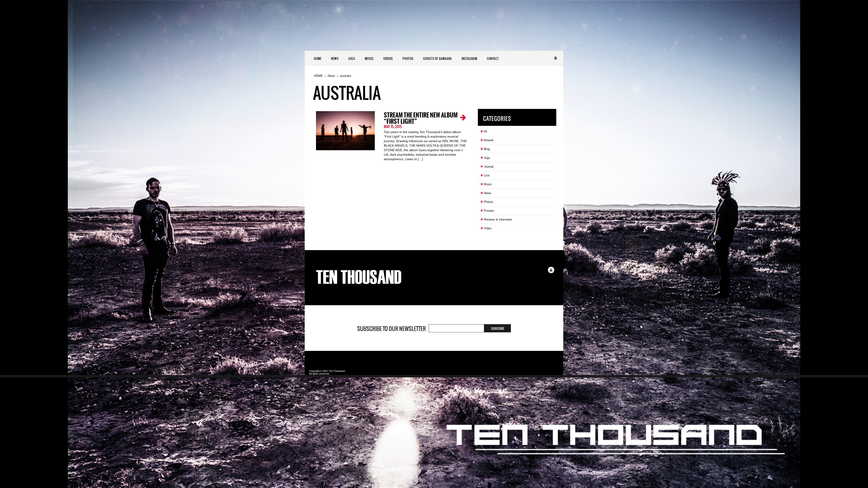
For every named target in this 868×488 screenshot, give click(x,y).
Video (487, 228)
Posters (488, 210)
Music (487, 184)
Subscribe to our (391, 329)
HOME (317, 58)
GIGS (351, 58)
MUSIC (369, 58)
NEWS (335, 58)
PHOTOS (408, 58)
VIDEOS (388, 58)
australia (345, 75)
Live (486, 175)
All (485, 131)
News (331, 75)
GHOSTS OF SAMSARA (437, 58)
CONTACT (493, 58)
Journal (488, 166)
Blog (486, 149)
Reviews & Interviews (497, 219)
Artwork (488, 140)
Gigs (486, 158)
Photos (488, 202)
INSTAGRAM (469, 58)
